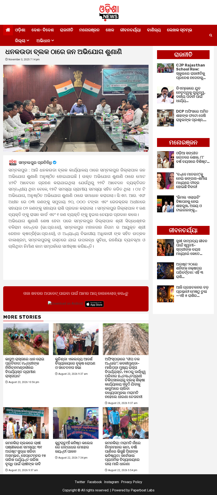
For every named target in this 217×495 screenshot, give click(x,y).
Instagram (111, 482)
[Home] (8, 30)
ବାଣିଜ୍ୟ (154, 29)
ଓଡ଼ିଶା (20, 29)
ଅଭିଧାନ (43, 40)
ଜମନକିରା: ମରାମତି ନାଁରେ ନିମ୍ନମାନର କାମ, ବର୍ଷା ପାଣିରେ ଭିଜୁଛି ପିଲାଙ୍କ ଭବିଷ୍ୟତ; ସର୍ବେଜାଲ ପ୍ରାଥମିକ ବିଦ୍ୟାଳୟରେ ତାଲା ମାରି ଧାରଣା (123, 453)
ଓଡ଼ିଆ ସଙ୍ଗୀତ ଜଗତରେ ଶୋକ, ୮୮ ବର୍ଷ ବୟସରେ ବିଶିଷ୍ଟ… (193, 157)
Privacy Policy (131, 482)
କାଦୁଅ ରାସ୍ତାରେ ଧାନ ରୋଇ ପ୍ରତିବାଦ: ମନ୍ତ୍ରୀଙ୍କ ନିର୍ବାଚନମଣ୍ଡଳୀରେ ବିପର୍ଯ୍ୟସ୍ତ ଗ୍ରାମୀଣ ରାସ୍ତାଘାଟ (24, 367)
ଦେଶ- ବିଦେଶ (43, 29)
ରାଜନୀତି (66, 29)
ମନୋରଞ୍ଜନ (89, 29)
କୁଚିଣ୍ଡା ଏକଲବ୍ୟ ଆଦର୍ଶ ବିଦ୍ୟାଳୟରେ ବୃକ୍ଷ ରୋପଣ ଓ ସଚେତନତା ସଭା (75, 363)
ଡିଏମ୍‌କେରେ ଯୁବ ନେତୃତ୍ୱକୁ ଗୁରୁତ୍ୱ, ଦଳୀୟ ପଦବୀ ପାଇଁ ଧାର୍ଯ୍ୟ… (190, 94)
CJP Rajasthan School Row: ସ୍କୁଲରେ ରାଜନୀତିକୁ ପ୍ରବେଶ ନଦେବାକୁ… (191, 71)
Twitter (80, 482)
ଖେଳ (110, 29)
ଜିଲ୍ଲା (20, 40)
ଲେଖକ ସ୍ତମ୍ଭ (179, 29)
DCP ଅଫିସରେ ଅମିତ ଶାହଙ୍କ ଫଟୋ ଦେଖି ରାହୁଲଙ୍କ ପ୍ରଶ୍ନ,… (192, 115)
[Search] (210, 35)
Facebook (94, 482)
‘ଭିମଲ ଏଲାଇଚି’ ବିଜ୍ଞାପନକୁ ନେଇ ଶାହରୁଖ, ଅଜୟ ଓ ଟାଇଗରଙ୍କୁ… (189, 203)
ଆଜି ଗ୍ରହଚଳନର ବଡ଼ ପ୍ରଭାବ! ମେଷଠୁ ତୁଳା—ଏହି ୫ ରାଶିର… (192, 291)
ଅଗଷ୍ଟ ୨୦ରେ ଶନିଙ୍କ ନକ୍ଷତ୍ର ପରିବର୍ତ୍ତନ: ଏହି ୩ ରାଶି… (189, 270)
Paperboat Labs (142, 490)
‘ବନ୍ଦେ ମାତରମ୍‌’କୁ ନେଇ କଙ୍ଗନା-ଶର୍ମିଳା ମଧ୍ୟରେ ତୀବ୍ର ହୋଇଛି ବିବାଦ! (191, 180)
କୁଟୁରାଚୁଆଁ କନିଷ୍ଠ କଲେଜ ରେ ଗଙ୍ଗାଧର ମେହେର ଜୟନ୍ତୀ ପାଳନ (74, 447)
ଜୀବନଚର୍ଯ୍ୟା (130, 29)
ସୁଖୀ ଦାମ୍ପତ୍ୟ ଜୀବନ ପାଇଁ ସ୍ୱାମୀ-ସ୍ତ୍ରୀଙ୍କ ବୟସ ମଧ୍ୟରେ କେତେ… (191, 247)
